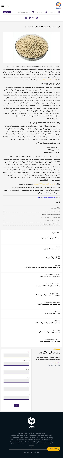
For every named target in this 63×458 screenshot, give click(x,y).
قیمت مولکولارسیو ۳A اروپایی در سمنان (50, 217)
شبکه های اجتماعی (56, 363)
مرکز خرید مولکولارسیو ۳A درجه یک (52, 211)
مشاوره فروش (7, 12)
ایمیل (28, 378)
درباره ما (31, 447)
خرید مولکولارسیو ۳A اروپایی (44, 184)
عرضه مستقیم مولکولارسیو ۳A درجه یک (51, 214)
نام (28, 352)
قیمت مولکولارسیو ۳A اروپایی (47, 80)
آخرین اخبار (31, 445)
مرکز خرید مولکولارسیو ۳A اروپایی (52, 221)
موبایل (27, 369)
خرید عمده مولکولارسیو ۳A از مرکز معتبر (51, 224)
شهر (28, 395)
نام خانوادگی (26, 361)
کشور (28, 386)
